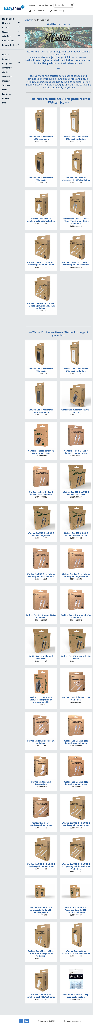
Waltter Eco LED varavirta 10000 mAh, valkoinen (76, 138)
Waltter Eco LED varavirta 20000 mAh (41, 179)
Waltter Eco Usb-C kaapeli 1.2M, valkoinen (76, 616)
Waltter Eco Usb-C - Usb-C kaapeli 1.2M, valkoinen (41, 493)
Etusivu (28, 20)
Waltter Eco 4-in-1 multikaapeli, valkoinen (41, 824)
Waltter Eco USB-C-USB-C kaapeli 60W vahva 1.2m (76, 534)
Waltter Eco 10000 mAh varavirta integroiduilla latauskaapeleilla (41, 699)
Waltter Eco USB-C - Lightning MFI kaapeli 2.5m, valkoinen (41, 575)
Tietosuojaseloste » (72, 1021)
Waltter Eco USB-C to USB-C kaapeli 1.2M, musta (41, 534)
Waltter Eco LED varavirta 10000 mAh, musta (41, 138)
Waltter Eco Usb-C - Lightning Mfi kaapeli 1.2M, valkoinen (76, 575)
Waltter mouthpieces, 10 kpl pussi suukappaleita (76, 995)
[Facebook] (21, 1021)
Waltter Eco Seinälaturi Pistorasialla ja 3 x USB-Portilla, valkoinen (76, 910)
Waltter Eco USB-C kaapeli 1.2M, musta (76, 657)
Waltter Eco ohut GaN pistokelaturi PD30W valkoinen (76, 179)
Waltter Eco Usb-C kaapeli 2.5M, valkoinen (41, 616)
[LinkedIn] (26, 1021)
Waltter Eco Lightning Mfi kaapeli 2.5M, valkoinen (76, 783)
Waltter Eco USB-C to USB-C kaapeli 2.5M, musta (76, 493)
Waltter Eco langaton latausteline (41, 783)
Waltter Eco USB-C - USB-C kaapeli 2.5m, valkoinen (76, 452)
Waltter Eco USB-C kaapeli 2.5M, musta (41, 657)
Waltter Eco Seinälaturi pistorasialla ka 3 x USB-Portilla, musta (41, 910)
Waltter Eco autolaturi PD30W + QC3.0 (76, 411)
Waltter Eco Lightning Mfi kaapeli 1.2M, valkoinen (76, 742)
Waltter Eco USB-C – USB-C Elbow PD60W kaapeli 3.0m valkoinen (76, 221)
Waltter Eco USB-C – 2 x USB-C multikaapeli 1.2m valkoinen (41, 263)
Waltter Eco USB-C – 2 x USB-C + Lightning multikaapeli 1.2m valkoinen (41, 305)
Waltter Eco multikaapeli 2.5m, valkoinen (76, 698)
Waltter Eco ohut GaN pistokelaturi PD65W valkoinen (41, 220)
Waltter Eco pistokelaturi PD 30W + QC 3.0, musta (41, 452)
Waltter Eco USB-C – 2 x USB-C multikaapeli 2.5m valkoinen (76, 263)
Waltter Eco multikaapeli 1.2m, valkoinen (41, 742)
